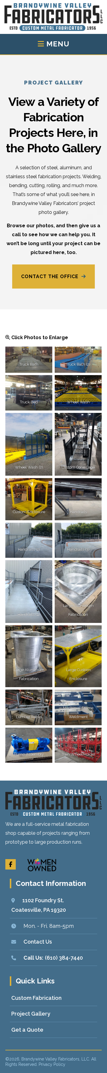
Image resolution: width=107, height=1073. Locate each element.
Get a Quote (27, 1030)
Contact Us (37, 942)
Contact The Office (49, 276)
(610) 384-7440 (64, 958)
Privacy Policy (52, 1064)
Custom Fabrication (36, 998)
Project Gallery (30, 1014)
